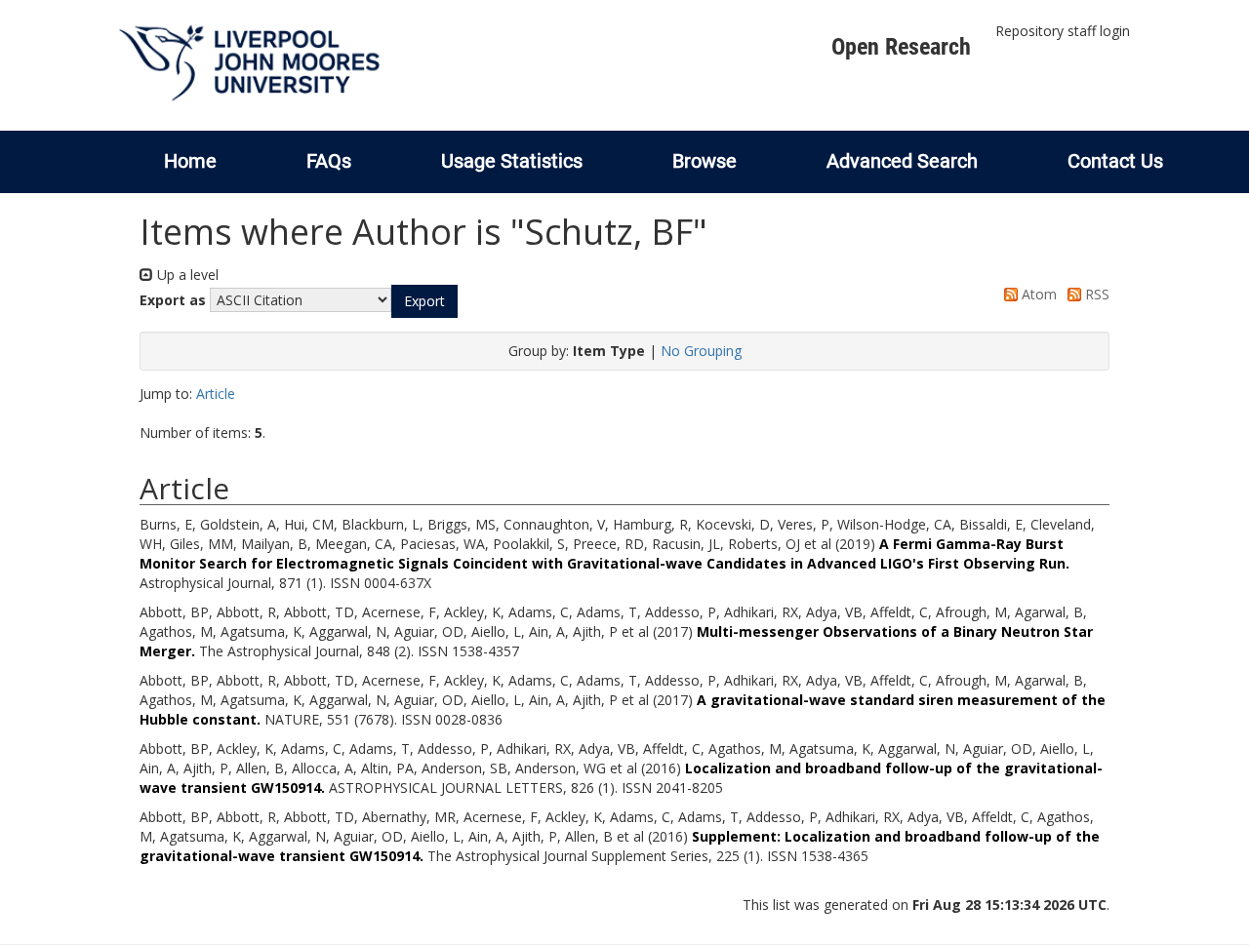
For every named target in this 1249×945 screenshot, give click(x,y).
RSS (1095, 294)
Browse (704, 161)
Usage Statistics (512, 161)
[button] (424, 301)
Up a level (186, 274)
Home (190, 161)
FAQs (328, 161)
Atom (1037, 294)
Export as (173, 300)
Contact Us (1115, 161)
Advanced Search (902, 161)
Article (215, 393)
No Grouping (701, 350)
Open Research (901, 46)
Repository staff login (1062, 30)
